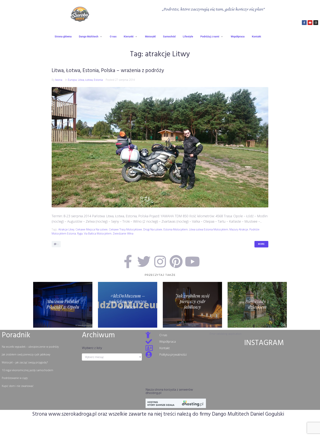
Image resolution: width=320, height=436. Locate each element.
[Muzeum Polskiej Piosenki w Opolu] (62, 305)
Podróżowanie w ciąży (15, 378)
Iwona (58, 79)
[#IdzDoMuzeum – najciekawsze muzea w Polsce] (127, 305)
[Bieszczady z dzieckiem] (257, 305)
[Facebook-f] (304, 22)
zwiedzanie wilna (123, 233)
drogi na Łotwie (152, 229)
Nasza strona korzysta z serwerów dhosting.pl (169, 391)
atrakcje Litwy (66, 229)
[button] (91, 36)
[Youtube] (310, 22)
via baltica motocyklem (97, 233)
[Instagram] (315, 22)
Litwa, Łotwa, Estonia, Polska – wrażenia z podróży (108, 70)
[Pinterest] (176, 261)
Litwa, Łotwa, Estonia (90, 79)
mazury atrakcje (238, 229)
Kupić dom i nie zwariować (18, 386)
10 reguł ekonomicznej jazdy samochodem (27, 370)
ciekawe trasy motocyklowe (125, 229)
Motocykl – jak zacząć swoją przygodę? (25, 362)
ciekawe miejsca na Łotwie (92, 229)
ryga (80, 233)
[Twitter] (144, 261)
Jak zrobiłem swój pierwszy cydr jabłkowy (26, 354)
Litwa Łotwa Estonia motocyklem (208, 229)
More (261, 244)
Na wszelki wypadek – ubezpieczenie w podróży (30, 346)
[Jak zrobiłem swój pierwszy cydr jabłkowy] (192, 305)
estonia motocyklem (176, 229)
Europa (72, 79)
